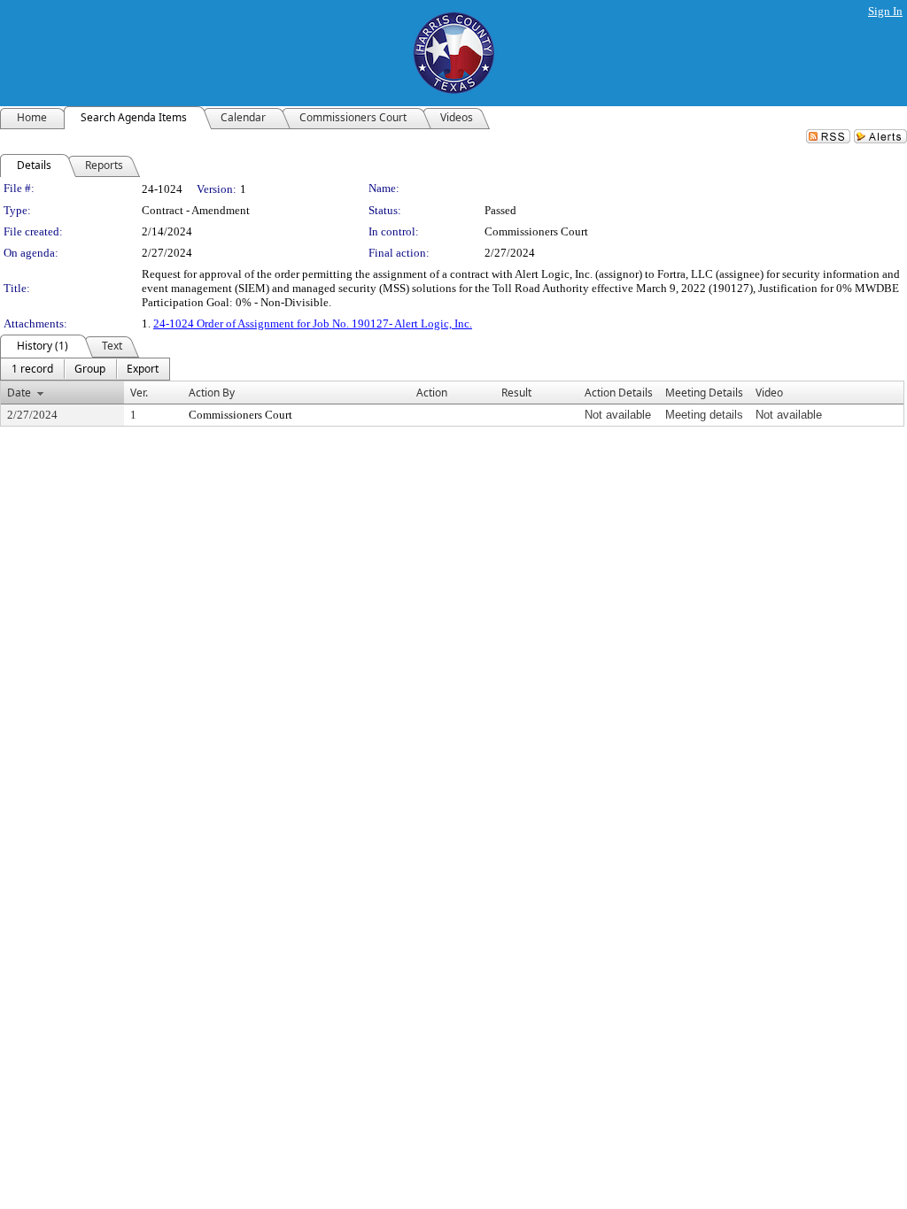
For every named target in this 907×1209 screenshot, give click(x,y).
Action (431, 392)
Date (19, 392)
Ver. (139, 392)
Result (516, 392)
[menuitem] (32, 369)
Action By (212, 392)
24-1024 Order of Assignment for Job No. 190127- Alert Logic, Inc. (312, 323)
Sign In (885, 11)
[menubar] (85, 369)
